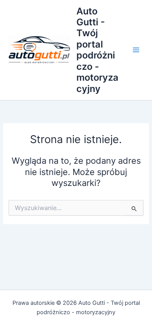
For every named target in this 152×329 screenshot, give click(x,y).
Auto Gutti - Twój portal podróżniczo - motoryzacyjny (97, 49)
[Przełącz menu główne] (136, 50)
